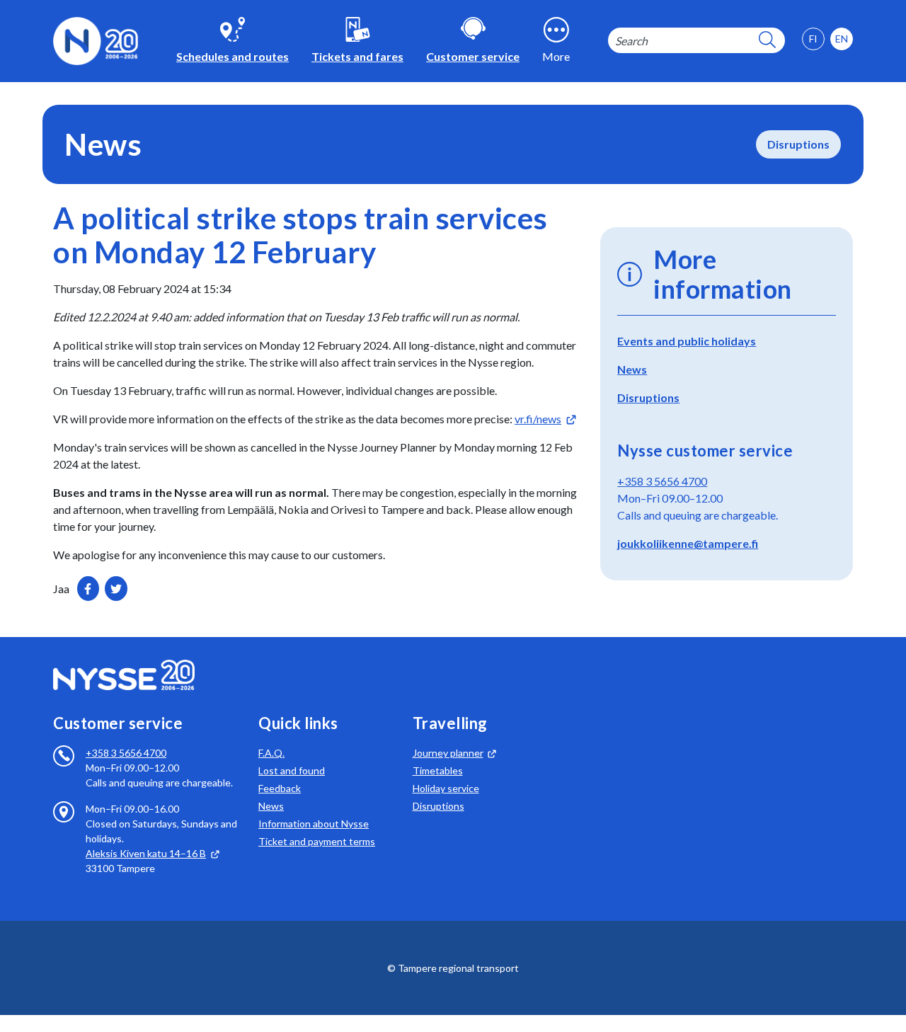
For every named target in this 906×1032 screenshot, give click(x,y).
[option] (841, 39)
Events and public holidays (686, 341)
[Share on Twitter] (116, 588)
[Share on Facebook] (88, 588)
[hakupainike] (767, 40)
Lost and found (291, 770)
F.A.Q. (271, 753)
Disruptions (798, 144)
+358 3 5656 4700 (662, 481)
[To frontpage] (95, 39)
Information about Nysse (313, 824)
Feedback (279, 788)
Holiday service (446, 788)
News (632, 369)
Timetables (438, 770)
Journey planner (448, 753)
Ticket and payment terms (316, 841)
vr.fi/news (538, 418)
